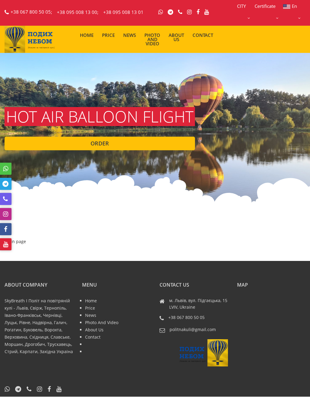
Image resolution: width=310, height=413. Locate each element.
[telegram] (170, 12)
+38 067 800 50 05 (186, 317)
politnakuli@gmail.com (193, 329)
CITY (241, 6)
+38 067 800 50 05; (31, 12)
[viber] (180, 12)
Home (87, 35)
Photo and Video (152, 39)
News (129, 35)
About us (176, 37)
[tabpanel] (155, 128)
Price (108, 35)
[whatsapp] (160, 12)
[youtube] (206, 12)
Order (100, 143)
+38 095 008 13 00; (77, 12)
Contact (203, 35)
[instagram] (189, 12)
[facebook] (198, 12)
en (294, 6)
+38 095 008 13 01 (123, 12)
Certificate (265, 6)
